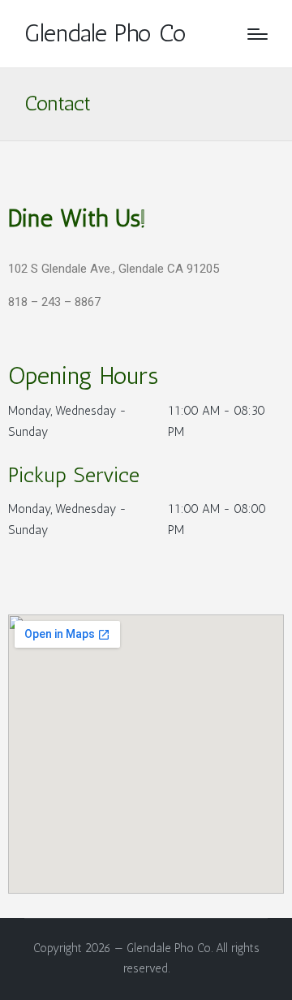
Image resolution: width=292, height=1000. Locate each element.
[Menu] (257, 34)
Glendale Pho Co (105, 33)
